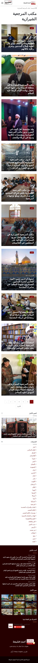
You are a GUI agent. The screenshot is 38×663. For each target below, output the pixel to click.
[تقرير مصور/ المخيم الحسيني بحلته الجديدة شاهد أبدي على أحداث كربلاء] (31, 612)
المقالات (33, 533)
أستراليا (33, 501)
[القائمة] (2, 4)
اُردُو (12, 651)
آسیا (34, 498)
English (21, 651)
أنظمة (34, 541)
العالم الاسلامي (31, 450)
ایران (34, 470)
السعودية (33, 467)
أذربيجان (33, 484)
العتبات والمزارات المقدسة (28, 507)
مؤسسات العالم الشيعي (29, 513)
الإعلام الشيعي (32, 510)
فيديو (34, 538)
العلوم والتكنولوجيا (31, 518)
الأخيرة (19, 406)
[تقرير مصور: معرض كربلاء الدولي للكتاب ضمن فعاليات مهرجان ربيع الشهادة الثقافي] (31, 605)
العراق (34, 453)
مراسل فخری (13, 646)
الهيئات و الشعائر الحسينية (29, 516)
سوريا (34, 458)
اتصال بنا (19, 646)
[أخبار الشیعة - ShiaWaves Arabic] (29, 3)
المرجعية (33, 504)
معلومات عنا (25, 646)
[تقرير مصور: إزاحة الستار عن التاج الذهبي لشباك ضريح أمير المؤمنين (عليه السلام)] (19, 605)
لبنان (34, 475)
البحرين (33, 473)
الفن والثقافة (32, 521)
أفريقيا (34, 493)
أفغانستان (33, 455)
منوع (34, 536)
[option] (19, 428)
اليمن (34, 461)
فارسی (25, 651)
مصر (34, 478)
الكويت (33, 481)
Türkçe (16, 651)
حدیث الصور (32, 524)
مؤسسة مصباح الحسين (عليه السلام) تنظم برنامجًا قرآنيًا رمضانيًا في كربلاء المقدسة (20, 315)
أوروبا (34, 490)
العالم (34, 487)
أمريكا (34, 496)
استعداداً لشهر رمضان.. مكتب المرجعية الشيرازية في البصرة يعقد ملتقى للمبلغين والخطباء (20, 345)
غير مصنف (33, 530)
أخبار (34, 447)
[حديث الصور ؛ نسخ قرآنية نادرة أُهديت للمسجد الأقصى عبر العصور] (7, 612)
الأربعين (33, 527)
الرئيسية (33, 8)
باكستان (33, 464)
